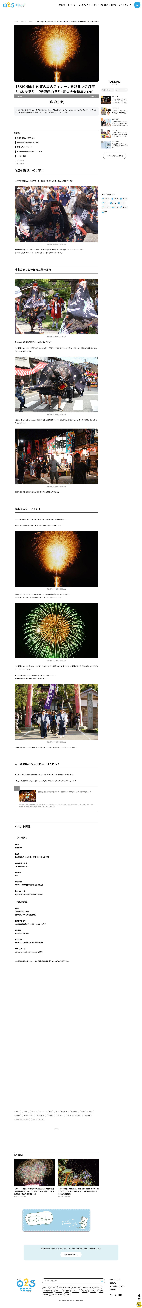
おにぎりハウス (57, 1294)
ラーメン (125, 199)
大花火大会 (20, 164)
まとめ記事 (104, 5)
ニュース (128, 5)
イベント (94, 5)
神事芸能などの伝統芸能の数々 (28, 142)
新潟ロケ (98, 1287)
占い (120, 5)
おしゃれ (125, 207)
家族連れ (50, 1115)
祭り (27, 1119)
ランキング (72, 5)
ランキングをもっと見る (114, 156)
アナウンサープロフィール (83, 1287)
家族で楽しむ (40, 1115)
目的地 (113, 5)
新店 (101, 1291)
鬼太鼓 (41, 1119)
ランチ (106, 203)
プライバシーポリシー (117, 1286)
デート (33, 1111)
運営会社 (113, 1283)
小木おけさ (60, 1115)
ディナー (122, 203)
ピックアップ (83, 5)
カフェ (114, 203)
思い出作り (19, 1119)
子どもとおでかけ (28, 1115)
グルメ (25, 1111)
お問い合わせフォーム (71, 1254)
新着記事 (62, 5)
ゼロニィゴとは (115, 1280)
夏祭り (91, 1111)
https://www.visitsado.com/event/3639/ (29, 894)
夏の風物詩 (74, 1111)
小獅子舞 (87, 1115)
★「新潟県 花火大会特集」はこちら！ (30, 152)
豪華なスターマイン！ (24, 147)
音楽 (105, 211)
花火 (34, 1119)
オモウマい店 (48, 1291)
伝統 (50, 1111)
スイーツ (116, 199)
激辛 (67, 1294)
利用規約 (113, 1289)
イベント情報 (21, 156)
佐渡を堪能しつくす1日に (25, 138)
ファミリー (42, 1111)
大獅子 (18, 1115)
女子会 (85, 1291)
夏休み (83, 1111)
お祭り (18, 1111)
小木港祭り (20, 160)
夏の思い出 (64, 1111)
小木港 (69, 1115)
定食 (67, 1291)
